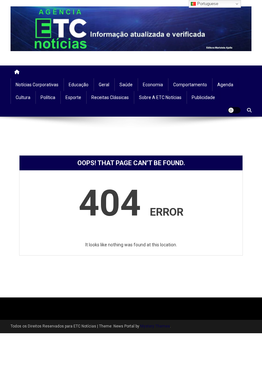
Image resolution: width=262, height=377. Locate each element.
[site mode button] (234, 110)
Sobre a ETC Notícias (160, 97)
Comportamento (190, 84)
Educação (79, 84)
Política (48, 97)
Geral (104, 84)
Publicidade (203, 97)
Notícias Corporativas (37, 84)
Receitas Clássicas (110, 97)
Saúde (126, 84)
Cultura (23, 97)
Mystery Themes (155, 326)
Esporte (73, 97)
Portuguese (207, 3)
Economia (153, 84)
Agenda (225, 84)
